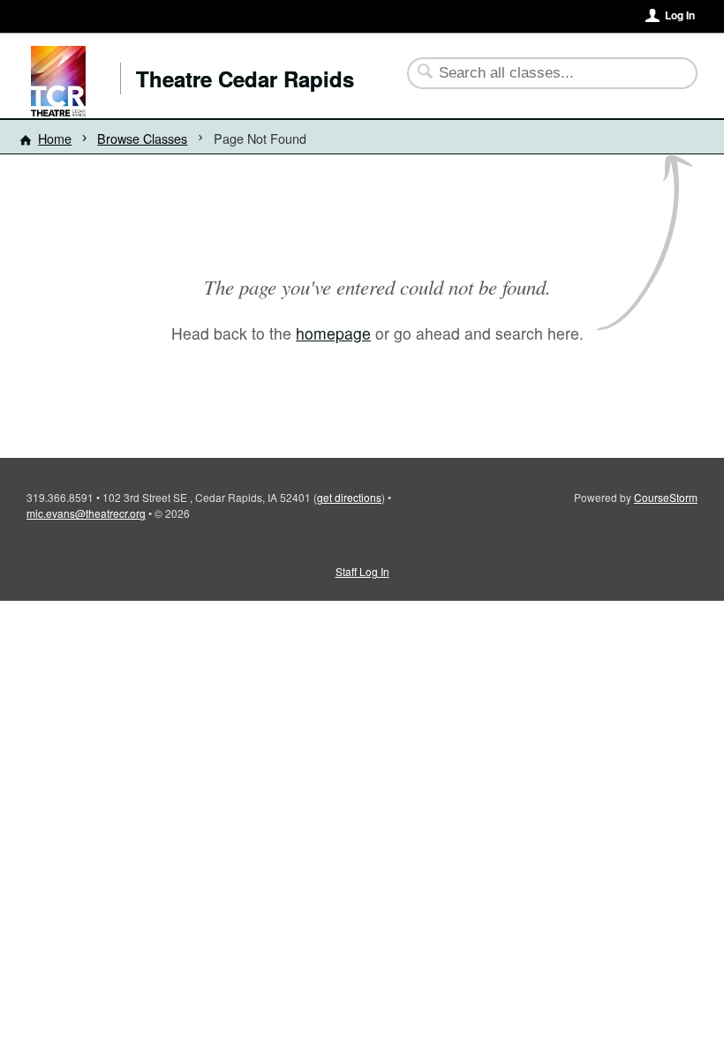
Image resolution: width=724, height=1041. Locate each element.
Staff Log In (362, 571)
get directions (349, 497)
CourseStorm (666, 497)
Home (55, 138)
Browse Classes (142, 138)
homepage (333, 333)
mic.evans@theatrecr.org (86, 513)
